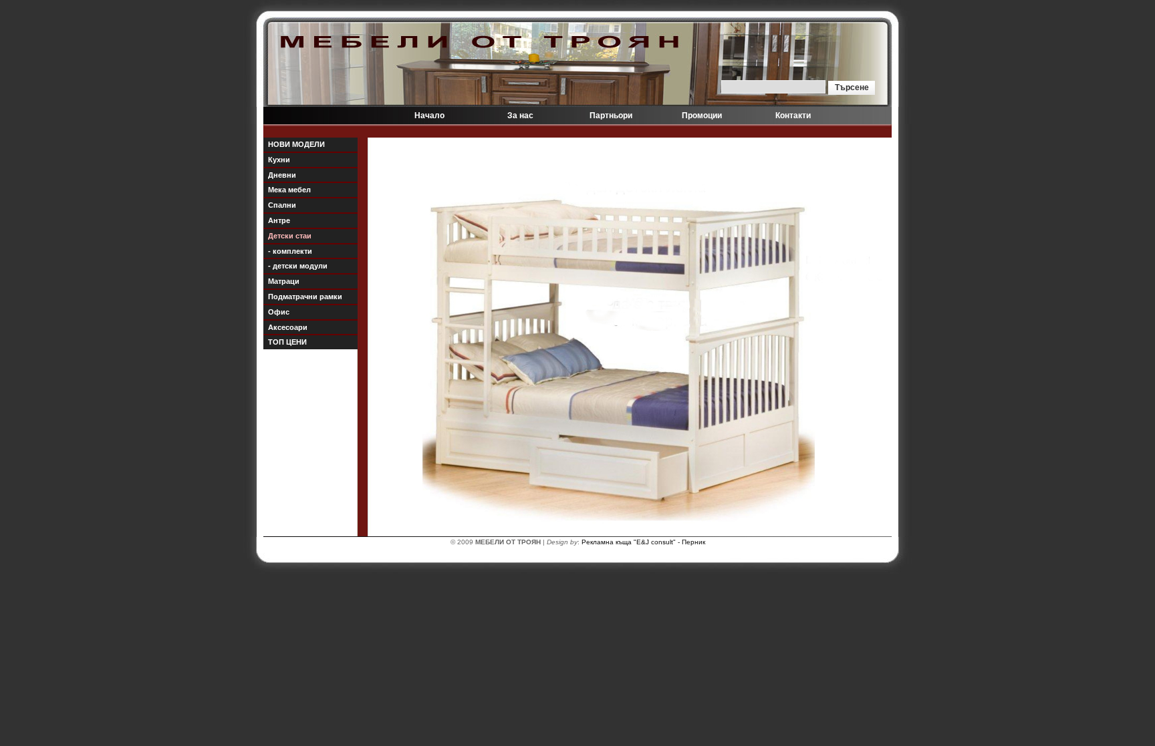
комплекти (290, 251)
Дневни (282, 175)
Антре (279, 220)
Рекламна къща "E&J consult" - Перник (643, 542)
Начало (429, 115)
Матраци (283, 281)
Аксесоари (287, 327)
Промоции (702, 115)
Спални (282, 205)
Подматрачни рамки (305, 297)
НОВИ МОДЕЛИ (296, 144)
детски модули (298, 266)
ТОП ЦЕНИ (287, 342)
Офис (278, 312)
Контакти (793, 115)
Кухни (279, 160)
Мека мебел (289, 190)
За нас (520, 115)
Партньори (611, 115)
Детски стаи (289, 236)
